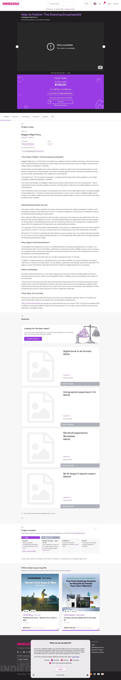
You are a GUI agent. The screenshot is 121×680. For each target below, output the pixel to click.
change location (69, 9)
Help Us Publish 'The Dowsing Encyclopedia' (51, 14)
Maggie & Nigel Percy (30, 17)
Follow (60, 102)
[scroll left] (17, 46)
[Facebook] (18, 652)
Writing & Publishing (28, 144)
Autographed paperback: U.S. (79, 392)
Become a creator (97, 650)
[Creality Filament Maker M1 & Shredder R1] (81, 592)
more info (24, 137)
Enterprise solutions (98, 652)
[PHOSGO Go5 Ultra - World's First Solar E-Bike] (40, 592)
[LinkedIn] (29, 652)
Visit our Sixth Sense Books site (32, 303)
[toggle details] (58, 630)
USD (86, 3)
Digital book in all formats (77, 351)
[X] (21, 652)
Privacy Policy (21, 674)
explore (67, 570)
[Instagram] (27, 652)
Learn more (45, 550)
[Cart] (99, 3)
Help (67, 533)
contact (30, 137)
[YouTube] (24, 652)
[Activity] (104, 3)
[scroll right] (103, 46)
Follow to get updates (29, 551)
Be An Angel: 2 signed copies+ (79, 473)
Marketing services (98, 647)
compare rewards (32, 339)
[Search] (49, 3)
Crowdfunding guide (78, 533)
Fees (93, 645)
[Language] (95, 4)
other (50, 144)
